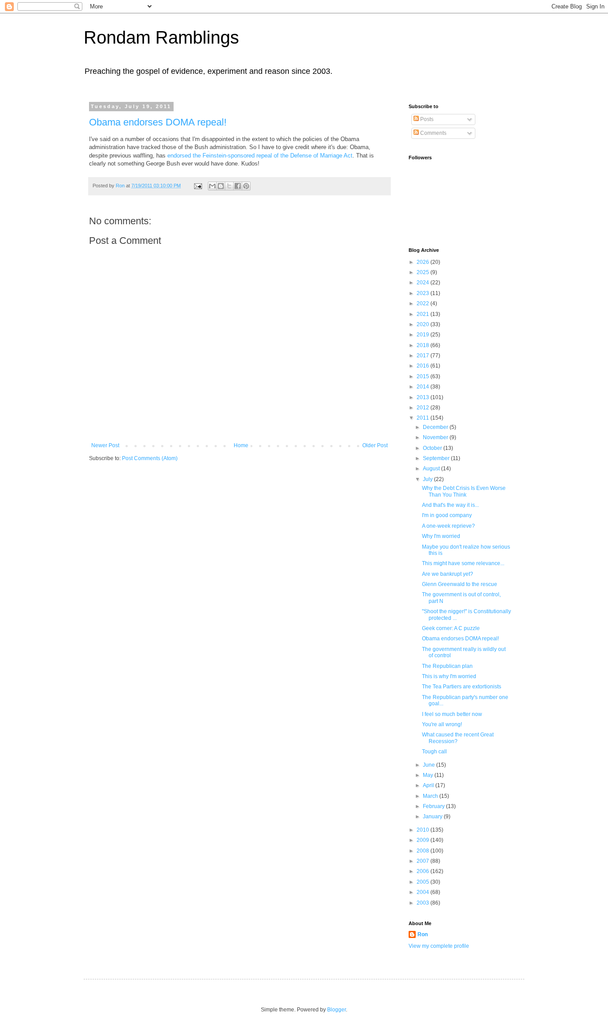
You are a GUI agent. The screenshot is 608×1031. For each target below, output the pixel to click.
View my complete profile (439, 946)
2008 (423, 851)
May (428, 775)
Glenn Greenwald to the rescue (459, 584)
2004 (423, 892)
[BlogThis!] (220, 186)
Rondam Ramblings (161, 37)
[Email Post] (197, 185)
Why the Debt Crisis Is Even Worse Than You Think (464, 491)
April (429, 785)
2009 (423, 840)
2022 (423, 303)
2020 (423, 324)
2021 (423, 314)
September (437, 458)
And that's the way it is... (450, 505)
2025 (423, 272)
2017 (423, 355)
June (429, 765)
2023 (423, 293)
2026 (423, 262)
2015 (423, 376)
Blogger (336, 1010)
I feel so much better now (452, 714)
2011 (423, 418)
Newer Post (105, 445)
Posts (426, 119)
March (431, 796)
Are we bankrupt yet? (447, 574)
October (433, 448)
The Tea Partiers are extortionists (461, 686)
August (432, 468)
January (433, 816)
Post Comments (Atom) (150, 458)
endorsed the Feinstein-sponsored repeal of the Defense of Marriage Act (260, 155)
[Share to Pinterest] (246, 186)
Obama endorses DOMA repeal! (158, 122)
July (428, 479)
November (436, 437)
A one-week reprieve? (448, 526)
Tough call (434, 751)
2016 (423, 366)
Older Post (375, 445)
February (434, 806)
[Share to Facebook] (237, 186)
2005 (423, 882)
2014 (423, 387)
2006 (423, 871)
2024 (423, 282)
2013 (423, 397)
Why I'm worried (441, 536)
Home (241, 445)
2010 (423, 830)
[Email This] (212, 186)
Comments (432, 133)
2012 (423, 407)
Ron (422, 934)
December (436, 427)
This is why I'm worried (449, 676)
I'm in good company (447, 515)
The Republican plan (447, 666)
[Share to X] (229, 186)
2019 (423, 335)
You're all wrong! (442, 724)
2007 (423, 861)
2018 (423, 345)
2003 (423, 903)
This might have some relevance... (463, 563)
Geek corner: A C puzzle (451, 628)
